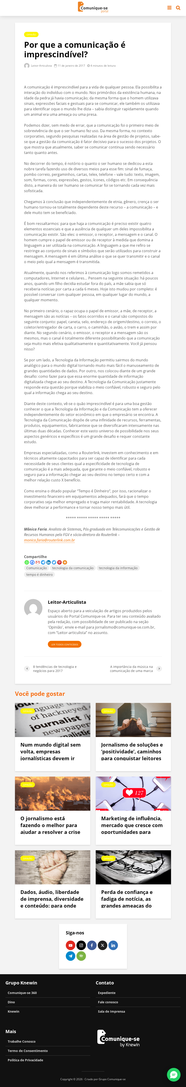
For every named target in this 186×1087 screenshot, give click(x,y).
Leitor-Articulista (41, 66)
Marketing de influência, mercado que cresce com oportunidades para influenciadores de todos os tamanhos (132, 832)
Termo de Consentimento (28, 1051)
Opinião (31, 34)
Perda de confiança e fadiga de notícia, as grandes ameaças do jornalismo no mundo (128, 902)
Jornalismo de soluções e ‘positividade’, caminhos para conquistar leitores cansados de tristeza (132, 754)
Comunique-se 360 (22, 993)
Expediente (106, 993)
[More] (65, 562)
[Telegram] (43, 562)
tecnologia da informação (118, 568)
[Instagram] (81, 945)
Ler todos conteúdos (64, 644)
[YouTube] (70, 945)
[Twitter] (54, 562)
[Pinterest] (59, 562)
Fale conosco (108, 1002)
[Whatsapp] (26, 562)
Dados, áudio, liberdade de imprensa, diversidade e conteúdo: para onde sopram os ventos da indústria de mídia (51, 905)
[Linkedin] (48, 562)
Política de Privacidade (25, 1060)
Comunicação (36, 568)
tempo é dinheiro (39, 574)
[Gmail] (37, 562)
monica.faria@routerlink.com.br (49, 540)
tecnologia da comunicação (72, 568)
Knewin (13, 1011)
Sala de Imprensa (111, 1011)
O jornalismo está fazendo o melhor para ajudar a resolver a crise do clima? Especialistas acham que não (50, 832)
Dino (11, 1002)
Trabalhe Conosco (22, 1041)
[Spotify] (81, 956)
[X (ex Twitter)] (102, 945)
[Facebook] (32, 562)
